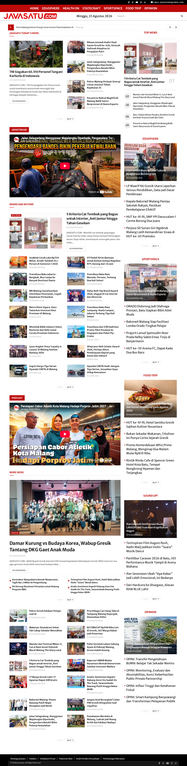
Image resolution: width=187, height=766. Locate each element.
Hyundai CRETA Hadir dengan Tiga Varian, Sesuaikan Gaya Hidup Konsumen (103, 369)
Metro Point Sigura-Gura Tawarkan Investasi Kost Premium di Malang (43, 310)
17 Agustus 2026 (96, 267)
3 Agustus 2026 (95, 284)
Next (69, 119)
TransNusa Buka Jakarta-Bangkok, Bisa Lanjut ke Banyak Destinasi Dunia (43, 277)
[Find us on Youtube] (137, 2)
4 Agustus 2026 (135, 651)
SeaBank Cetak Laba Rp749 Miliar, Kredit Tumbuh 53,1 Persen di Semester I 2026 (44, 260)
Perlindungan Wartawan (114, 759)
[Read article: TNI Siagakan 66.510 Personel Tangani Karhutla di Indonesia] (36, 54)
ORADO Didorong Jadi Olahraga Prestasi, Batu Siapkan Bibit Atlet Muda (149, 310)
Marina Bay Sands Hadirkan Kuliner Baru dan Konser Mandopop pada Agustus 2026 (149, 407)
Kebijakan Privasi (48, 759)
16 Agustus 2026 (38, 684)
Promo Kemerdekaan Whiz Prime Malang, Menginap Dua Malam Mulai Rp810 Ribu (149, 449)
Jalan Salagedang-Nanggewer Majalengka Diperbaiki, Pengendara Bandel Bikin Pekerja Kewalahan (154, 106)
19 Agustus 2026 (75, 227)
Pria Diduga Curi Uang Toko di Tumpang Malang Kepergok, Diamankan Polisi (103, 613)
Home (34, 8)
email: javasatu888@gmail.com (168, 2)
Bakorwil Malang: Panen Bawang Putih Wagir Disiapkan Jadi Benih (42, 702)
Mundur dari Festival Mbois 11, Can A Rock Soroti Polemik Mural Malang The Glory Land (45, 647)
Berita (15, 533)
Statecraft (91, 8)
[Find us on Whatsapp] (145, 2)
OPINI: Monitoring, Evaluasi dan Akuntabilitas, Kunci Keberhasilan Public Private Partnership (149, 674)
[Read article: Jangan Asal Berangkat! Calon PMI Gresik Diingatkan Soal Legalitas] (76, 704)
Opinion (150, 8)
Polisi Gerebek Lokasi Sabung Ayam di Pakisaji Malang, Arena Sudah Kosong (103, 647)
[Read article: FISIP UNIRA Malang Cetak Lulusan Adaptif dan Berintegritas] (150, 162)
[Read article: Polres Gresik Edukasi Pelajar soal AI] (18, 615)
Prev (60, 119)
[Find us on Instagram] (141, 2)
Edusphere (51, 8)
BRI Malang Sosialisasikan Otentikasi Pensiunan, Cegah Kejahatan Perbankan (45, 293)
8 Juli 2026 (93, 359)
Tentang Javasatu (18, 759)
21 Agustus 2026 (18, 556)
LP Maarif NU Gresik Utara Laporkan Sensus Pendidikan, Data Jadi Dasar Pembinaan (151, 190)
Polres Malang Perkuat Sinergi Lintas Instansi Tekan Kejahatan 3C (103, 84)
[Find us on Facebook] (129, 2)
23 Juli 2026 (36, 337)
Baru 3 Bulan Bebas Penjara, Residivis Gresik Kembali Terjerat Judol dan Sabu (154, 116)
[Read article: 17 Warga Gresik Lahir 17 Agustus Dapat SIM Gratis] (18, 681)
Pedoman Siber (66, 759)
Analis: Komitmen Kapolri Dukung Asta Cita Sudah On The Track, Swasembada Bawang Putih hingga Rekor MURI (95, 589)
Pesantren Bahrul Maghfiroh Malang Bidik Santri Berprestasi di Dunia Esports (50, 27)
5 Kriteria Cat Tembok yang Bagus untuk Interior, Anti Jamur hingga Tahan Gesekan (92, 218)
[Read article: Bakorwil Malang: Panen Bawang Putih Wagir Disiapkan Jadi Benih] (18, 704)
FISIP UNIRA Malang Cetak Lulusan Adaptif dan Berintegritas (146, 172)
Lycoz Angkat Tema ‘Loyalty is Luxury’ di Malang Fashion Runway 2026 (45, 349)
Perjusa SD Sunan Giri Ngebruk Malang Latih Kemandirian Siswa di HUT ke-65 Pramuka (150, 232)
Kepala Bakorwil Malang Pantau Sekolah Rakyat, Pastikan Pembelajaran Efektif (148, 205)
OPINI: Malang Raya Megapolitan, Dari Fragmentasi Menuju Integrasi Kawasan (149, 645)
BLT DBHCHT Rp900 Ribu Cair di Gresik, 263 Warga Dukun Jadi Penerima (103, 630)
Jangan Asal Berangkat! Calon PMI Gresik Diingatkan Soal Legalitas (103, 702)
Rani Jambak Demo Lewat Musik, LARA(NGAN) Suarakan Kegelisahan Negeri (147, 527)
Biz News (16, 215)
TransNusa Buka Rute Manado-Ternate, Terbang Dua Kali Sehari (101, 277)
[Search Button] (182, 16)
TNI (13, 65)
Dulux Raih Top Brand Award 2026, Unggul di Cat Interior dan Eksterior (102, 293)
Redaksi (33, 759)
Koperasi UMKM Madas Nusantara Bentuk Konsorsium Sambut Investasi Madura (104, 663)
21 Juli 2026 (94, 340)
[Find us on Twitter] (133, 2)
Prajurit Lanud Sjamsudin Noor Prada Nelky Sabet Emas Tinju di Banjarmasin (148, 337)
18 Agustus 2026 (38, 267)
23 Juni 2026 (36, 373)
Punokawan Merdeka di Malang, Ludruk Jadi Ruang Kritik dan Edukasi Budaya (101, 719)
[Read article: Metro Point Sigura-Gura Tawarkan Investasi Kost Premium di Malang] (18, 312)
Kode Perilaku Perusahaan (87, 759)
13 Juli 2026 (36, 356)
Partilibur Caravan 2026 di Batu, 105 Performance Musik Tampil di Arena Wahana (151, 562)
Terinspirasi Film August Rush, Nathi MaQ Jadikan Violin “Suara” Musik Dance (149, 547)
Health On (71, 8)
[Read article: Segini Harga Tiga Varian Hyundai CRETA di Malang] (18, 371)
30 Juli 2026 (36, 317)
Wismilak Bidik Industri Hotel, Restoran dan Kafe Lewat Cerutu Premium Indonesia (45, 329)
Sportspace (113, 8)
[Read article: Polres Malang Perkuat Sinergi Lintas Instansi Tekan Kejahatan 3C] (76, 86)
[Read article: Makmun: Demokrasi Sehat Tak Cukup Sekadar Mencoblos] (18, 632)
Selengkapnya (20, 101)
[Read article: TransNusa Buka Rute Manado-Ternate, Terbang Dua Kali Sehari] (76, 279)
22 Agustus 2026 (18, 80)
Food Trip (133, 8)
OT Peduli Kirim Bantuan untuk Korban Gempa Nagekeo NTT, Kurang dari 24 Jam (103, 260)
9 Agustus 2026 (38, 284)
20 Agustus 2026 (38, 618)
